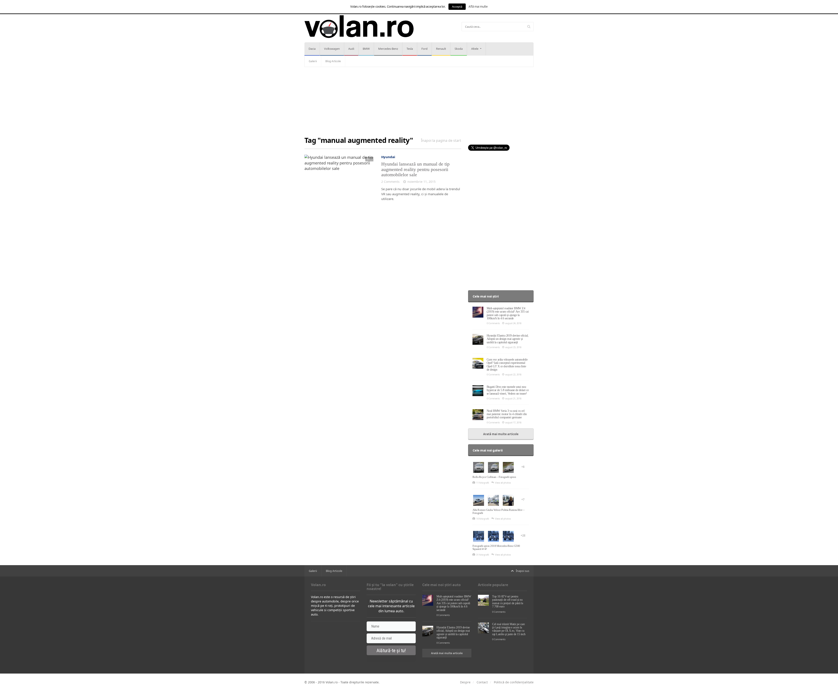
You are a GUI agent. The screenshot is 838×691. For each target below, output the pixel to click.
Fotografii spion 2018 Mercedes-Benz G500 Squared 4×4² (496, 547)
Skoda (459, 49)
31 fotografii (482, 554)
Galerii (313, 61)
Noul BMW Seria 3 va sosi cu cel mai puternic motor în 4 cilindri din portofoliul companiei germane (507, 414)
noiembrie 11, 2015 (421, 182)
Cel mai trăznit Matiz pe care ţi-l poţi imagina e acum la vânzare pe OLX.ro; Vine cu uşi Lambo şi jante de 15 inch (508, 629)
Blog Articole (333, 61)
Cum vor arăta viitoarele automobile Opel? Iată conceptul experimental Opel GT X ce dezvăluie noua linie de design (507, 364)
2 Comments (390, 182)
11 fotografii (482, 482)
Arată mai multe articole (501, 434)
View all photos (503, 482)
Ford (424, 49)
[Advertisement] (419, 101)
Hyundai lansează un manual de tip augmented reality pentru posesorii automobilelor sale (415, 169)
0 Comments (493, 323)
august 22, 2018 (513, 374)
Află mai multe (478, 7)
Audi (351, 49)
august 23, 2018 (513, 347)
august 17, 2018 (513, 422)
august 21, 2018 (513, 398)
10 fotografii (482, 518)
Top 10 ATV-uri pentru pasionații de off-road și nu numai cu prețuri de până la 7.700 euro (507, 601)
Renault (441, 49)
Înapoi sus (522, 571)
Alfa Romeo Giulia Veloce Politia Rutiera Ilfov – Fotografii (498, 511)
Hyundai (388, 157)
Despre (465, 682)
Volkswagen (332, 49)
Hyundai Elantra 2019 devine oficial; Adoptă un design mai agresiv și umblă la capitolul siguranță (508, 339)
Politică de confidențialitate (514, 682)
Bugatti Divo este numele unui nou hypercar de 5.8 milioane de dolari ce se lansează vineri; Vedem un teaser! (508, 390)
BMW (366, 49)
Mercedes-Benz (388, 49)
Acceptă (457, 7)
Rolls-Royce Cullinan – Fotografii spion (494, 477)
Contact (482, 682)
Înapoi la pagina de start (441, 140)
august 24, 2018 (513, 323)
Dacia (312, 49)
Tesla (410, 49)
